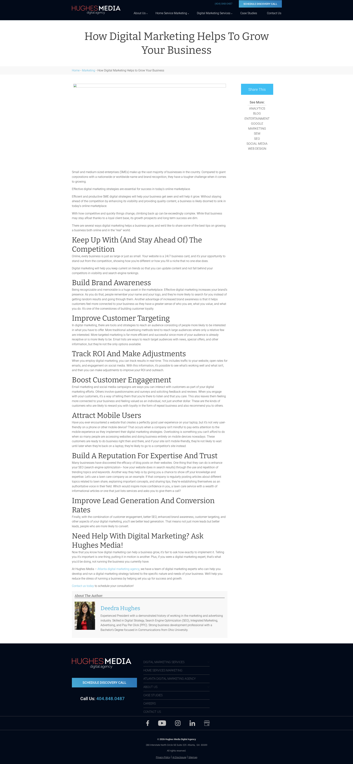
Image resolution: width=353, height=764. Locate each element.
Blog (257, 113)
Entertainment (257, 118)
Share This (257, 89)
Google (257, 123)
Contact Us (274, 13)
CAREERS (149, 703)
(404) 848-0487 (223, 3)
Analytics (257, 108)
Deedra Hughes (120, 608)
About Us (140, 13)
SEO (257, 138)
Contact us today (83, 586)
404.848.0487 (102, 698)
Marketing (88, 70)
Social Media (257, 143)
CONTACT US (152, 712)
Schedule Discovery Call (260, 3)
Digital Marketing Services (213, 13)
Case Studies (248, 13)
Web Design (257, 148)
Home (76, 70)
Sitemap (192, 757)
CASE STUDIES (153, 695)
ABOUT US (150, 687)
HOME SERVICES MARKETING (162, 670)
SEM (257, 133)
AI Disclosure (179, 757)
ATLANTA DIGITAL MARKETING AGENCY (169, 678)
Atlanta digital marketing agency (118, 569)
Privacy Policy (163, 757)
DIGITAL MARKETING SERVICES (163, 662)
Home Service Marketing (171, 13)
